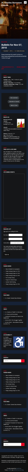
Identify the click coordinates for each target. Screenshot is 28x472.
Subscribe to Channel (14, 101)
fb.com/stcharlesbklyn (14, 138)
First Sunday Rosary (10, 277)
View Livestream (14, 97)
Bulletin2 (4, 42)
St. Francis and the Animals (11, 314)
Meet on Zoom (14, 105)
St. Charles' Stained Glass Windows (13, 298)
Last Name (6, 239)
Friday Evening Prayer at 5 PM (13, 271)
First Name (6, 235)
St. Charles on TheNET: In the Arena (13, 312)
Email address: (7, 242)
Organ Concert (21, 67)
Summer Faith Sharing (11, 282)
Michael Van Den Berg (19, 470)
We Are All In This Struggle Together (13, 320)
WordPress (18, 468)
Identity (10, 470)
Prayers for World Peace (11, 279)
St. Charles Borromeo (20, 51)
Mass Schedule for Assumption (13, 269)
